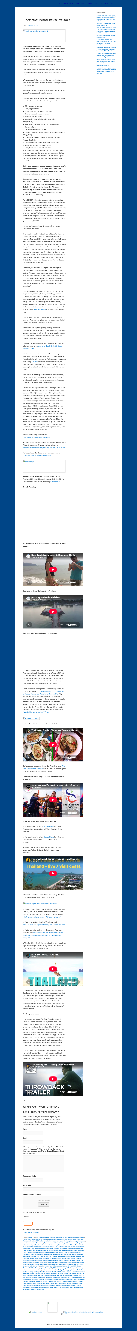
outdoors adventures (35, 1270)
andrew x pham (67, 1239)
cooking (61, 1252)
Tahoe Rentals (80, 3)
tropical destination (49, 1285)
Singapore (42, 1277)
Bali (55, 1243)
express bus (67, 1254)
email (25, 1232)
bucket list (39, 1250)
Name (25, 1129)
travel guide (78, 1283)
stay (58, 1279)
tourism (47, 1283)
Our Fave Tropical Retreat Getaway (48, 19)
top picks (39, 1283)
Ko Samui (72, 1260)
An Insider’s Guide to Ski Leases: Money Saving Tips (106, 24)
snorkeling (64, 1277)
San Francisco (48, 1275)
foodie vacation (44, 1256)
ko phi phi (66, 1260)
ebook (50, 1254)
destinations (26, 1254)
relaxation (82, 1272)
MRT (74, 1266)
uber (62, 1285)
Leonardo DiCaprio (53, 1262)
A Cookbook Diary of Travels (45, 1237)
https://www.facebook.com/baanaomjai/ (37, 437)
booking (62, 1248)
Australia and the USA (32, 1241)
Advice (30, 1237)
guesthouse (46, 1258)
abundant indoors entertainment (63, 1237)
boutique (29, 1250)
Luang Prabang (43, 1264)
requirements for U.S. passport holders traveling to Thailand (40, 1274)
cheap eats (65, 1250)
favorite (74, 1254)
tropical (41, 1285)
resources (60, 1274)
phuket (25, 1272)
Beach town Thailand (74, 1245)
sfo (27, 1277)
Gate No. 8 (26, 1258)
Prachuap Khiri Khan (39, 1272)
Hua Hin (73, 1258)
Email (25, 1138)
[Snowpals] (27, 3)
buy (53, 1250)
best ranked (51, 1247)
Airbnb (25, 1239)
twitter (30, 1232)
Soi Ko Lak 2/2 (72, 1277)
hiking (59, 1258)
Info (112, 3)
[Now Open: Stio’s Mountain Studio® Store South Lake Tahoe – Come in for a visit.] (55, 1312)
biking (42, 1248)
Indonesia (78, 1258)
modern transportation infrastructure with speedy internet (56, 1266)
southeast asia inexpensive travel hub (33, 1279)
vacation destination (70, 1285)
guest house (38, 1258)
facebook (36, 1232)
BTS (34, 1250)
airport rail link (43, 1239)
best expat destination (29, 1247)
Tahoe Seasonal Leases (66, 3)
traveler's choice (34, 1285)
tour (43, 1283)
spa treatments (49, 1279)
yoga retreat (26, 1289)
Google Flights (49, 826)
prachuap (30, 1272)
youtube (33, 1289)
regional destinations (73, 1272)
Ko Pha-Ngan (59, 1260)
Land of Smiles (39, 1262)
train (56, 1283)
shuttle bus (35, 1277)
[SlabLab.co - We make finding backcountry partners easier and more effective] (68, 1314)
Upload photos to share (32, 1194)
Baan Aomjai (39, 1243)
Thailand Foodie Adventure (69, 1281)
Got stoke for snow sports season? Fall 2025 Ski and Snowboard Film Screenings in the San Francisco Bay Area (107, 70)
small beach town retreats (53, 1277)
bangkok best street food (69, 1243)
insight (40, 1260)
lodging (78, 1262)
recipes (64, 1272)
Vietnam (56, 1287)
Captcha (26, 1216)
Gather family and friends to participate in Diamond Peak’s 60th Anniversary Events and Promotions (106, 42)
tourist (52, 1283)
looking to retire (34, 1264)
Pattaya (60, 1270)
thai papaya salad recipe (35, 1281)
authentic (42, 1241)
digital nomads (43, 1254)
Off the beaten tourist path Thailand (63, 1268)
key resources (47, 1260)
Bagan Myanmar (48, 1243)
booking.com (69, 1248)
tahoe (75, 1279)
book (57, 1248)
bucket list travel (47, 1250)
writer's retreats (78, 1287)
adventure (76, 1237)
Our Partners (62, 1324)
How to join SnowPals (103, 65)
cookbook (55, 1252)
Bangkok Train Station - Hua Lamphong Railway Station (51, 1245)
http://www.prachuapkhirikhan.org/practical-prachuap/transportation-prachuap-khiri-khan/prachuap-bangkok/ (43, 935)
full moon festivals (69, 1256)
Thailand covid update (55, 1281)
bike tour (37, 1248)
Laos (45, 1262)
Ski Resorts (104, 3)
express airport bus (58, 1254)
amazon (60, 1239)
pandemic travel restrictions (50, 1270)
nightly (50, 1268)
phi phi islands (72, 1270)
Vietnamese (62, 1287)
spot (55, 1279)
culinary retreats (75, 1252)
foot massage (53, 1256)
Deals (96, 3)
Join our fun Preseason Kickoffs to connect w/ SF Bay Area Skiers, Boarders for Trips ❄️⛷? (106, 55)
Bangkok (59, 1243)
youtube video (40, 1289)
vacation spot (45, 1287)
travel (73, 1283)
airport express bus (33, 1239)
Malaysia (51, 1264)
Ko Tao (78, 1260)
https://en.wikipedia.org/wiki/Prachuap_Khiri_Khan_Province (44, 925)
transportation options (64, 1283)
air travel (82, 1237)
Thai (81, 1279)
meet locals (57, 1264)
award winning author (29, 1243)
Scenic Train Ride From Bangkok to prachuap (65, 1275)
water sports (69, 1287)
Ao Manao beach (40, 309)
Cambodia (58, 1250)
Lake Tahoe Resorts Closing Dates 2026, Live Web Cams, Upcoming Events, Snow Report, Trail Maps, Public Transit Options (106, 30)
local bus (73, 1262)
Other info (27, 1185)
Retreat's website (29, 1176)
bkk (55, 1248)
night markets (44, 1268)
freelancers (60, 1256)
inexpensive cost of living (30, 1260)
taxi (78, 1279)
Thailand (45, 1281)
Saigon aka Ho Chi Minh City (35, 1275)
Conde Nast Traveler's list (44, 1252)
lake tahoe (31, 1262)
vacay (51, 1287)
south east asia (80, 1277)
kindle (53, 1260)
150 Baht (35, 361)
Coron (65, 1252)
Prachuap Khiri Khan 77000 (53, 1272)
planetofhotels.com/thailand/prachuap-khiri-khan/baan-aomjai (44, 447)
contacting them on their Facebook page (37, 455)
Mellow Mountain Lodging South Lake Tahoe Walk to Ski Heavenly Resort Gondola (106, 61)
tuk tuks (58, 1285)
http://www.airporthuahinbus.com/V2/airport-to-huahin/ (41, 917)
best (81, 1245)
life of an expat (63, 1262)
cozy (69, 1252)
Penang (65, 1270)
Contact (55, 1324)
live (69, 1262)
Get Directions (55, 481)
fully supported (79, 1256)
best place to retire (41, 1247)
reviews (66, 1274)
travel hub (26, 1285)
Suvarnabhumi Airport (66, 1279)
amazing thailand (53, 1239)
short (29, 1277)
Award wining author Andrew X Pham (36, 712)
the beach (33, 1283)
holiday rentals (66, 1258)
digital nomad (35, 1254)
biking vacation (48, 1248)
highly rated (53, 1258)
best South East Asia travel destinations (66, 1247)
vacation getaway (36, 1287)
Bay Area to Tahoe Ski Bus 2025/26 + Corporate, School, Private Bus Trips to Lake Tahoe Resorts (106, 49)
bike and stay (30, 1248)
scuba (80, 1275)
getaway (32, 1258)
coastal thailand (32, 1252)
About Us (49, 1324)
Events (90, 3)
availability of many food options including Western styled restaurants (65, 1241)
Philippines (80, 1270)
